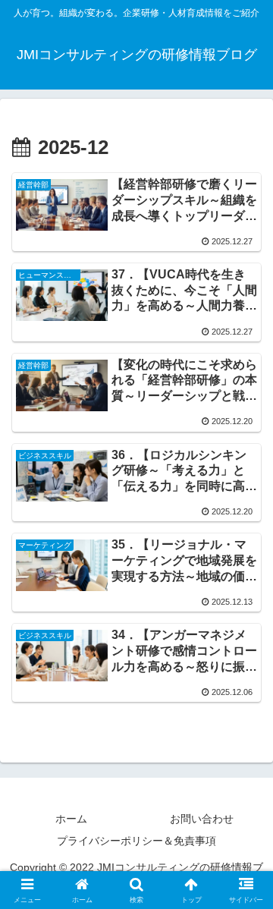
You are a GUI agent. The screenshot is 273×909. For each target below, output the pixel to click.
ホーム (71, 819)
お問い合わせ (202, 819)
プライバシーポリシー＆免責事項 (136, 841)
